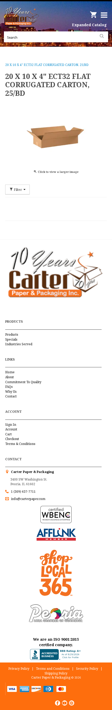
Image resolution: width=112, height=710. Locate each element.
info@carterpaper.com (27, 499)
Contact (11, 396)
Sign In (10, 424)
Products (11, 334)
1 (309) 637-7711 (23, 491)
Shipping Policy (56, 673)
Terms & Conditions (20, 444)
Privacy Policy (18, 668)
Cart (8, 434)
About (9, 377)
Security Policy (87, 668)
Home (10, 372)
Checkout (12, 439)
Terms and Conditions (53, 668)
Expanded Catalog (89, 24)
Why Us (11, 391)
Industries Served (18, 344)
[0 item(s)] (94, 12)
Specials (11, 339)
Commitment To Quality (23, 382)
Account (11, 429)
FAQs (9, 386)
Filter (18, 189)
